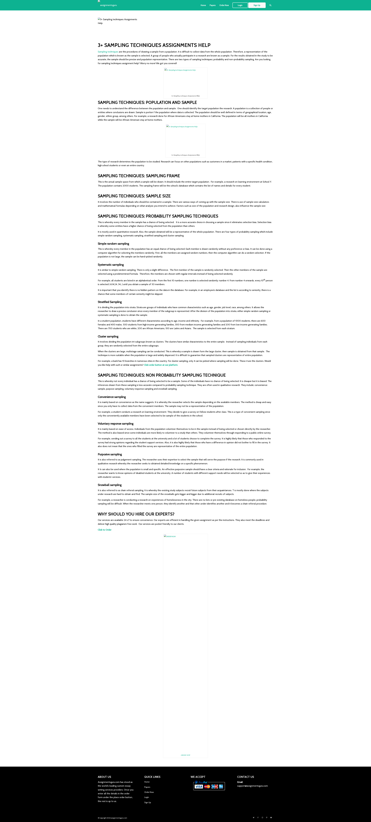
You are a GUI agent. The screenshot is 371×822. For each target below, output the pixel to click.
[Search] (270, 5)
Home (147, 782)
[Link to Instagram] (262, 817)
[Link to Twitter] (253, 817)
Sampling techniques (108, 51)
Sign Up (147, 802)
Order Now (149, 792)
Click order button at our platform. (161, 365)
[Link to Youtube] (271, 817)
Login (146, 797)
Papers (147, 787)
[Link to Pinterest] (266, 817)
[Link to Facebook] (258, 817)
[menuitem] (203, 5)
